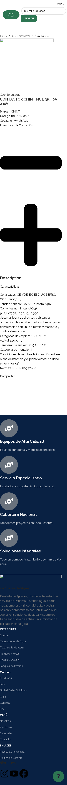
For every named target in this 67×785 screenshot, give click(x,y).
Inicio (3, 36)
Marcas (5, 672)
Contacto (5, 739)
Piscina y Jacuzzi (9, 659)
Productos (6, 727)
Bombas (5, 635)
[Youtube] (14, 773)
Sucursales (6, 733)
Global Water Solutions (13, 690)
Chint (3, 696)
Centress (5, 702)
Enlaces (5, 745)
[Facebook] (23, 773)
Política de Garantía (11, 758)
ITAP (2, 708)
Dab (2, 684)
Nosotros (5, 721)
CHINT (15, 111)
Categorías (8, 629)
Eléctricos (42, 36)
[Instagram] (4, 773)
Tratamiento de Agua (12, 647)
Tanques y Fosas (9, 653)
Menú (4, 715)
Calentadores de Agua (13, 641)
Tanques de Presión (11, 666)
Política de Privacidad (12, 751)
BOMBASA (6, 678)
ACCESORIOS (20, 36)
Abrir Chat (11, 14)
